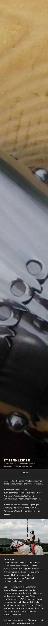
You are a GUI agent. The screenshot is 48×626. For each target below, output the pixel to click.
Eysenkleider (17, 460)
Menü (25, 473)
